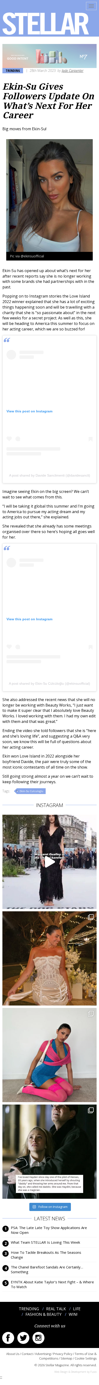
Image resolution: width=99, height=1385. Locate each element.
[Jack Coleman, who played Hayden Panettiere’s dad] (49, 1152)
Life (76, 1308)
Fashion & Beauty (43, 1314)
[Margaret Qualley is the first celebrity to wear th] (49, 862)
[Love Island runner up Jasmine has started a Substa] (49, 1055)
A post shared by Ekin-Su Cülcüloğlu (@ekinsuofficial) (49, 683)
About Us (12, 1354)
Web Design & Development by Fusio (75, 1371)
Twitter (23, 1338)
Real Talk (56, 1308)
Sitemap (66, 1358)
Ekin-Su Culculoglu (31, 791)
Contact (27, 1354)
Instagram (38, 1338)
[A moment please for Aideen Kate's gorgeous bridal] (49, 958)
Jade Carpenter (72, 70)
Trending (13, 70)
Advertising (43, 1354)
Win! (73, 1314)
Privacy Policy (62, 1354)
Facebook (8, 1338)
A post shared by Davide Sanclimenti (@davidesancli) (49, 475)
